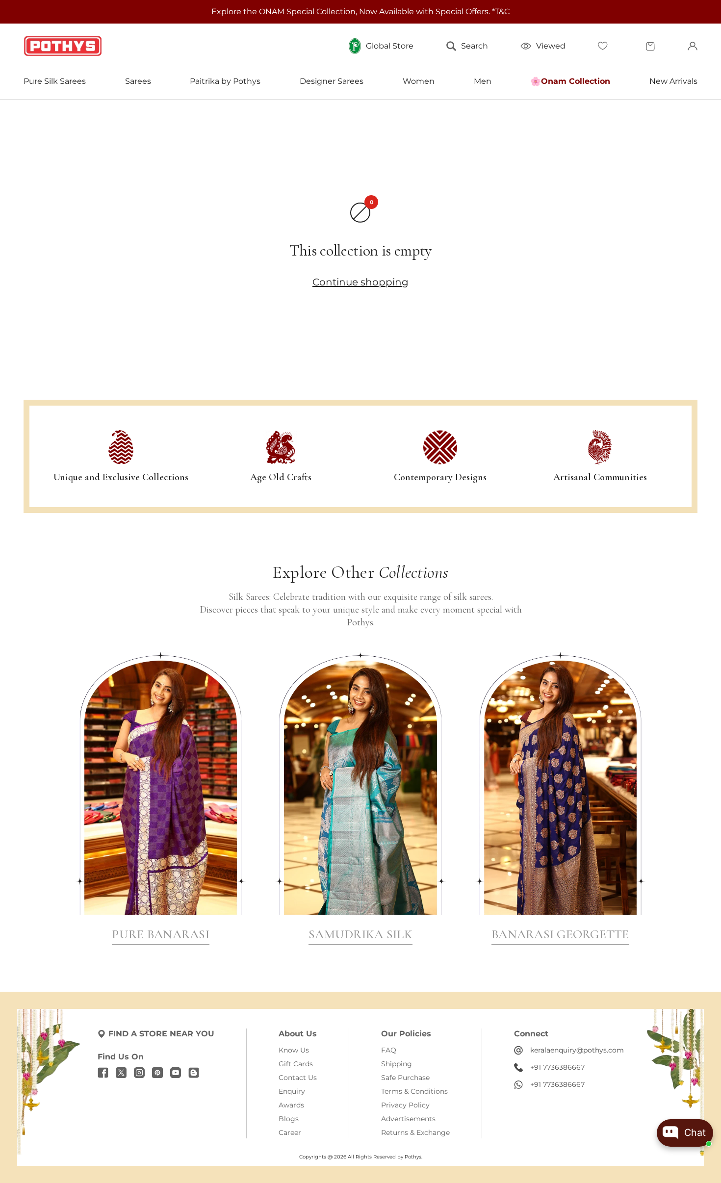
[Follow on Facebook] (103, 1072)
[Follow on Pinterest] (157, 1072)
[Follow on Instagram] (139, 1072)
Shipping (396, 1063)
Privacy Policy (405, 1105)
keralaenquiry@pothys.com (577, 1050)
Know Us (294, 1050)
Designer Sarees (331, 81)
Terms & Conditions (414, 1091)
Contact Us (298, 1077)
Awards (291, 1105)
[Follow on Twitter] (121, 1072)
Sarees (138, 81)
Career (290, 1132)
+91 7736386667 (557, 1067)
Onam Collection (575, 81)
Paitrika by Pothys (225, 81)
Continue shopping (360, 282)
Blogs (289, 1118)
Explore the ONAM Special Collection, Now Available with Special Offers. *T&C (360, 11)
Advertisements (408, 1118)
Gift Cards (296, 1063)
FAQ (388, 1050)
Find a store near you (161, 1033)
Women (419, 81)
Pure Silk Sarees (55, 81)
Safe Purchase (405, 1077)
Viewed (551, 46)
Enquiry (292, 1091)
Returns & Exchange (415, 1132)
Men (482, 81)
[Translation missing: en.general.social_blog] (193, 1072)
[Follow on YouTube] (175, 1072)
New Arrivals (673, 81)
